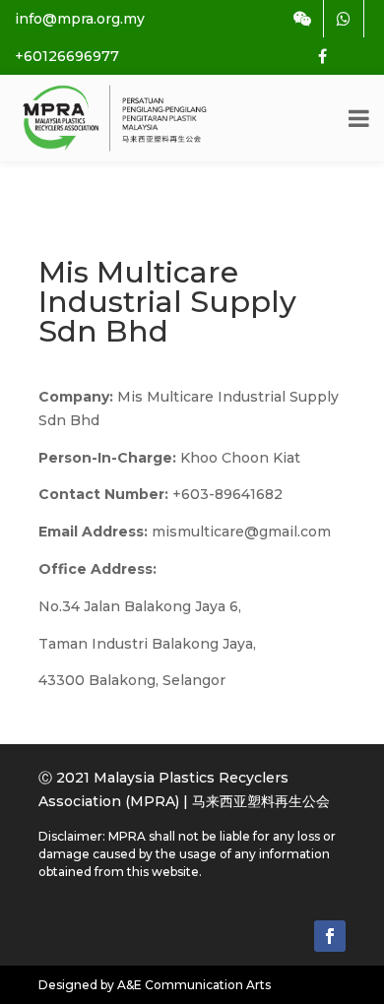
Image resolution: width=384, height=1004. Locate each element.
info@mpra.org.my (80, 19)
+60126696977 (67, 56)
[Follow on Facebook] (330, 936)
